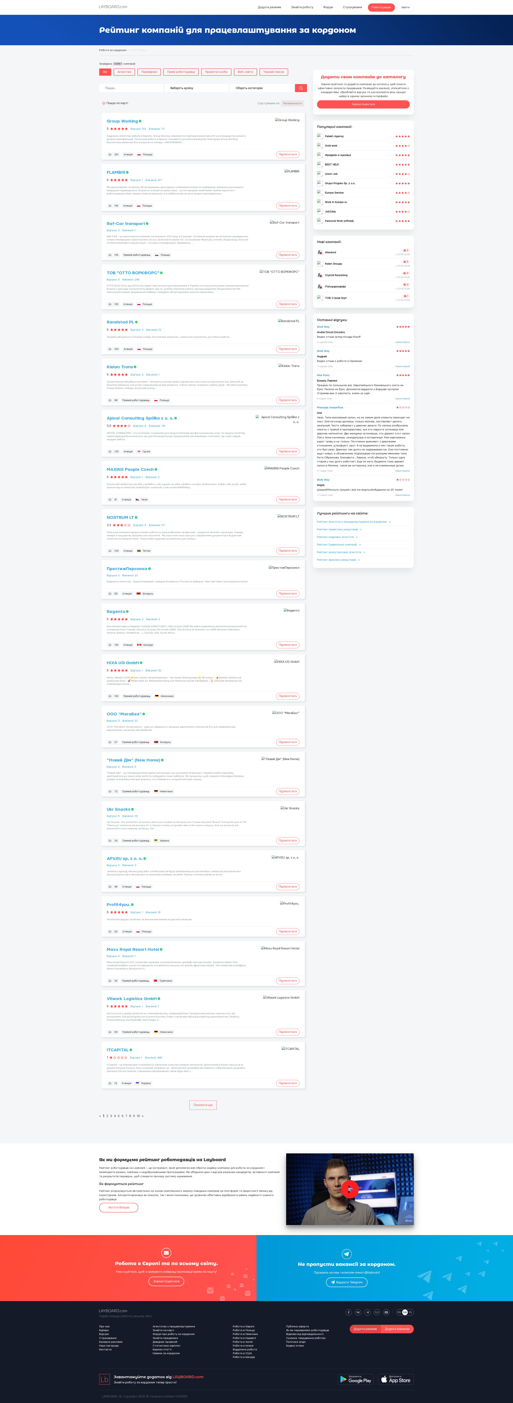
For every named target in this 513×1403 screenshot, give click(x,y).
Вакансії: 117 (157, 525)
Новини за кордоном (166, 1353)
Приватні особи (216, 71)
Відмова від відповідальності (305, 1334)
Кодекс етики (295, 1345)
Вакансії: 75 (156, 129)
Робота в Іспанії (243, 1345)
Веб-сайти (245, 71)
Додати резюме (269, 7)
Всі (105, 71)
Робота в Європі (243, 1326)
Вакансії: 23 (130, 575)
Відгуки (104, 1334)
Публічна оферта (297, 1326)
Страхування (352, 7)
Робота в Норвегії (244, 1338)
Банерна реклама (110, 1342)
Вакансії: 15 (153, 329)
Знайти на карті (163, 1330)
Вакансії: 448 (153, 1057)
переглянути (402, 342)
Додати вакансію (397, 1329)
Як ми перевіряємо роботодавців (307, 1330)
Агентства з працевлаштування (174, 1326)
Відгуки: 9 (139, 525)
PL (410, 1312)
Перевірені (149, 71)
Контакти (105, 1349)
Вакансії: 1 (129, 230)
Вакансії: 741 (157, 426)
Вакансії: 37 (130, 720)
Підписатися (288, 154)
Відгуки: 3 (137, 329)
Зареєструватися (363, 104)
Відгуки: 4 (139, 426)
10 (138, 1116)
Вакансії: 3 (129, 865)
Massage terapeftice (330, 407)
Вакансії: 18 (153, 912)
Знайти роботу (302, 7)
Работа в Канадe (244, 1357)
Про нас (104, 1326)
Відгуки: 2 (137, 374)
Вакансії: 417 (154, 180)
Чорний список (274, 71)
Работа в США (242, 1353)
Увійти (405, 7)
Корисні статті (162, 1349)
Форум (328, 7)
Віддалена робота (245, 1349)
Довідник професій (165, 1342)
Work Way (323, 326)
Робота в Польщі (244, 1330)
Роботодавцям (381, 7)
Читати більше (118, 1207)
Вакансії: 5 (153, 619)
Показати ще (203, 1105)
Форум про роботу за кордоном (174, 1334)
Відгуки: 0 (113, 230)
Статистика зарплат (167, 1345)
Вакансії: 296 (130, 279)
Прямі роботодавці (181, 71)
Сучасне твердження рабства (305, 1338)
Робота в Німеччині (245, 1334)
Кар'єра (104, 1330)
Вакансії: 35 (153, 670)
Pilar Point (323, 375)
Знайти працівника (165, 1338)
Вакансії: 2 (153, 477)
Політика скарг (296, 1342)
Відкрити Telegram (349, 1282)
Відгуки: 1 (137, 180)
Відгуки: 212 (138, 129)
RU (399, 1312)
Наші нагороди (109, 1345)
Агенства (124, 71)
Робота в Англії (243, 1342)
